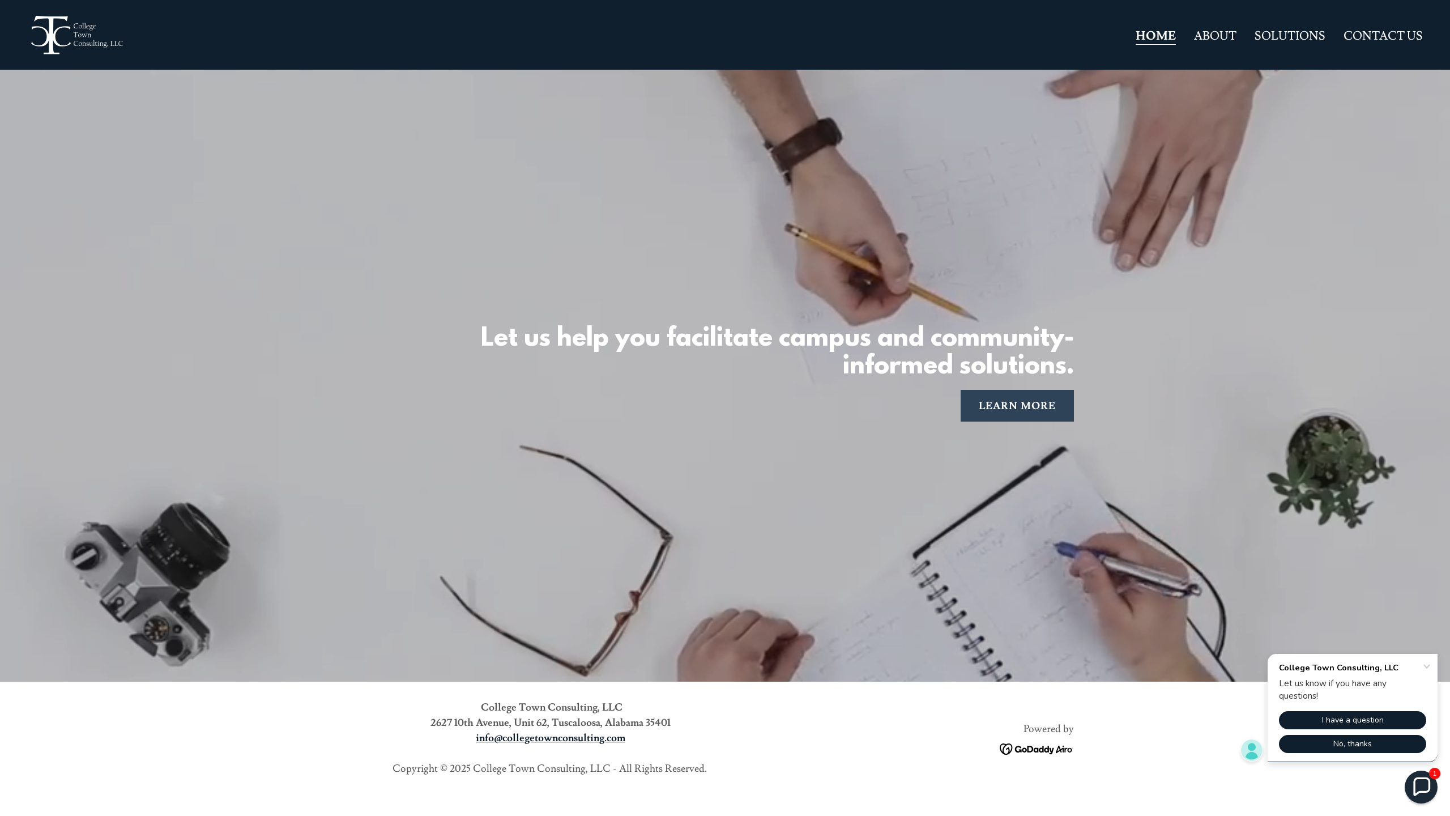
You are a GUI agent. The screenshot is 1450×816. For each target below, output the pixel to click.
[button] (1421, 787)
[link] (76, 32)
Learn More (1017, 406)
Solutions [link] (1290, 36)
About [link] (1215, 36)
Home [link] (1156, 36)
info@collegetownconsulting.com (550, 738)
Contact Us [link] (1383, 36)
